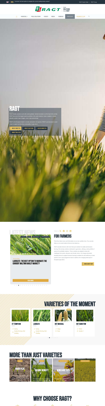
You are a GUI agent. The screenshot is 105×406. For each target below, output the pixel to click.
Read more (31, 281)
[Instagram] (67, 231)
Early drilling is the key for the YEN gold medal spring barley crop (29, 262)
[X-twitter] (60, 231)
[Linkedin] (70, 231)
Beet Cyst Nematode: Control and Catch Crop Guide (27, 1)
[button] (49, 337)
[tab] (15, 285)
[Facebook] (63, 231)
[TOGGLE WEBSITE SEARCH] (89, 16)
